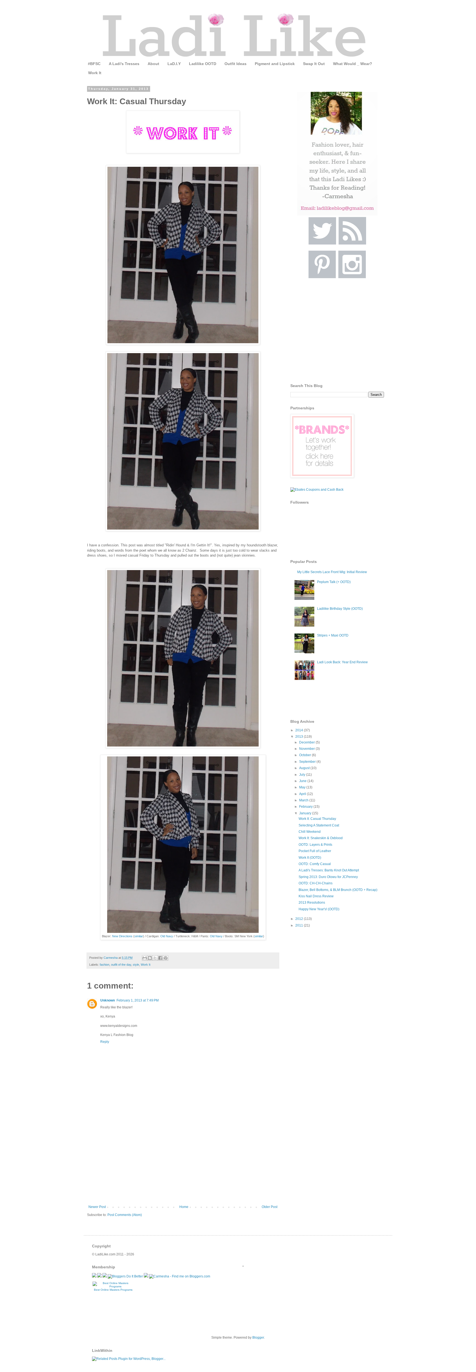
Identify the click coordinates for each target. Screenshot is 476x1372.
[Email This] (144, 958)
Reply (104, 1042)
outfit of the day (121, 964)
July (302, 775)
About (153, 63)
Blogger (258, 1337)
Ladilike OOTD (202, 63)
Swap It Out (314, 63)
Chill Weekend (310, 832)
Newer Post (97, 1207)
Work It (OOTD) (310, 858)
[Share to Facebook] (160, 958)
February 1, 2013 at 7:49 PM (138, 1000)
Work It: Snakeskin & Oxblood (321, 838)
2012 (299, 919)
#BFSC (94, 63)
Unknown (107, 1000)
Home (183, 1207)
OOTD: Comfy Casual (315, 864)
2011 (299, 925)
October (305, 755)
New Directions (122, 936)
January (305, 813)
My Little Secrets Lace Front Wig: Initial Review (332, 572)
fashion (104, 964)
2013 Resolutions (312, 902)
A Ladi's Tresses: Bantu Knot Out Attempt (329, 870)
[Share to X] (155, 958)
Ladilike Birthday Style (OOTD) (340, 609)
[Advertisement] (183, 1163)
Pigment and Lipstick (275, 63)
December (307, 742)
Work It (94, 73)
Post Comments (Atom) (124, 1215)
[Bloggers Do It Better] (125, 1276)
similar (138, 936)
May (302, 787)
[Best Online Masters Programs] (113, 1286)
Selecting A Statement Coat (319, 825)
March (304, 800)
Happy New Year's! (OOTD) (319, 909)
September (308, 762)
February (306, 807)
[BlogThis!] (150, 958)
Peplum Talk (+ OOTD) (334, 582)
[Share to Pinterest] (165, 958)
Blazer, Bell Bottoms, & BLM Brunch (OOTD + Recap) (338, 890)
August (304, 768)
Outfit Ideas (236, 63)
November (307, 749)
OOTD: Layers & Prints (315, 845)
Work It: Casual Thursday (317, 819)
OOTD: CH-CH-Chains (315, 883)
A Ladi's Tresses (124, 63)
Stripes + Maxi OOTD (332, 635)
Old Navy (166, 936)
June (303, 781)
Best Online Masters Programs (113, 1289)
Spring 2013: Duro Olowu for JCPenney (328, 877)
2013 (299, 737)
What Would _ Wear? (352, 63)
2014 (299, 730)
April (303, 794)
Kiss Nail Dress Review (316, 896)
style (136, 964)
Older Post (269, 1207)
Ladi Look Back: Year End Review (342, 662)
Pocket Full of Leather (315, 851)
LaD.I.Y (174, 63)
